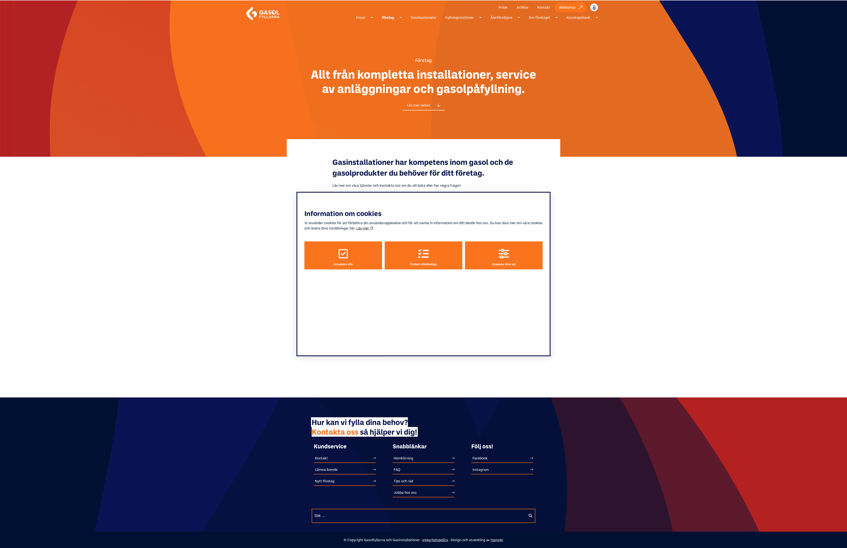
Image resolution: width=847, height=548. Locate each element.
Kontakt (543, 7)
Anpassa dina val (503, 264)
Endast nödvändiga (423, 264)
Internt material (598, 7)
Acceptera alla (343, 264)
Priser (503, 7)
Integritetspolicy (435, 540)
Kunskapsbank (578, 17)
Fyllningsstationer (459, 17)
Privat (360, 17)
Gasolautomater (424, 17)
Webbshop (567, 7)
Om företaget (539, 17)
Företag (388, 17)
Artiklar (522, 7)
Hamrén (497, 540)
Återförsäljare (501, 17)
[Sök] (530, 515)
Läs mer (363, 228)
